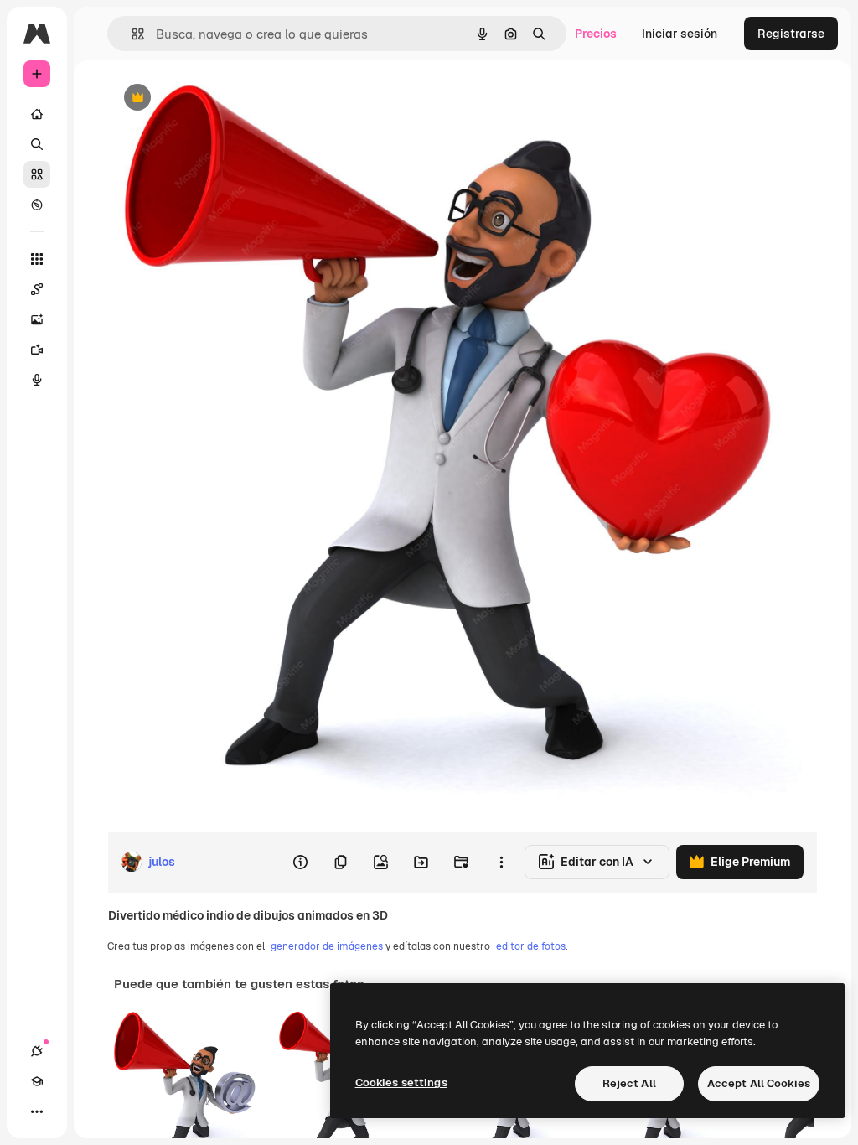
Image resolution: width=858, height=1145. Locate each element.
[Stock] (36, 174)
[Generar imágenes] (36, 319)
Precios (596, 33)
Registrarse (790, 33)
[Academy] (36, 1081)
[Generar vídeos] (36, 349)
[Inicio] (36, 114)
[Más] (36, 1111)
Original (214, 98)
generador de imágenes (327, 946)
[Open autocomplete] (131, 34)
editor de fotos (531, 946)
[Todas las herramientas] (36, 259)
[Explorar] (36, 204)
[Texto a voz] (36, 379)
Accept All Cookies (758, 1083)
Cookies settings (401, 1082)
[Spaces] (36, 289)
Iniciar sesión (679, 33)
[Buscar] (36, 144)
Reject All (629, 1083)
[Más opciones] (501, 861)
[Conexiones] (36, 1051)
